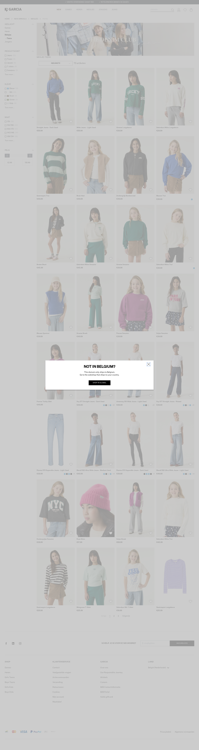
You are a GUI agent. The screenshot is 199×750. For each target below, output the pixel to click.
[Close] (148, 364)
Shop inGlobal (99, 383)
